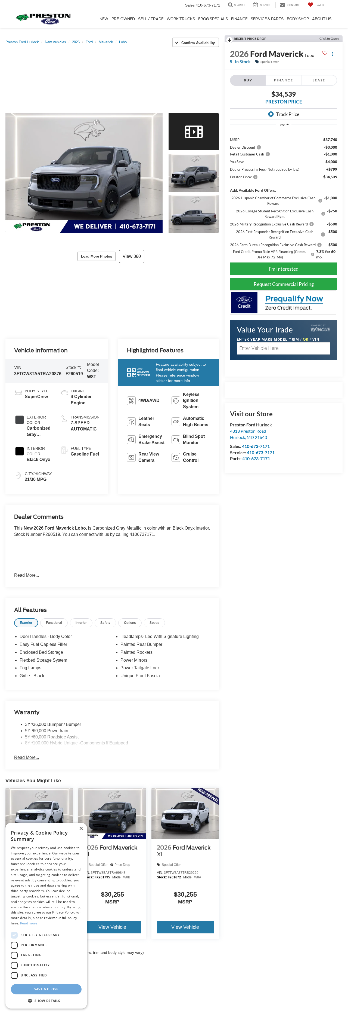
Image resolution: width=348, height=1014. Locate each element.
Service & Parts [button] (267, 19)
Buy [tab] (248, 80)
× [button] (81, 829)
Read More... (26, 575)
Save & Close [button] (46, 988)
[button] (84, 173)
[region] (283, 195)
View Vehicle (112, 927)
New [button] (104, 19)
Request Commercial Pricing (284, 284)
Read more (29, 923)
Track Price (287, 114)
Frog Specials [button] (213, 19)
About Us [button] (321, 19)
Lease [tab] (319, 80)
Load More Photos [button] (96, 256)
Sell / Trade (150, 19)
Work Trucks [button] (181, 19)
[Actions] (332, 54)
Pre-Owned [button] (123, 19)
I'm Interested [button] (284, 269)
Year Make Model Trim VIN (278, 339)
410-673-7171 (256, 446)
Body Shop (298, 19)
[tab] (26, 622)
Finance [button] (239, 19)
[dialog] (46, 916)
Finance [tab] (283, 80)
